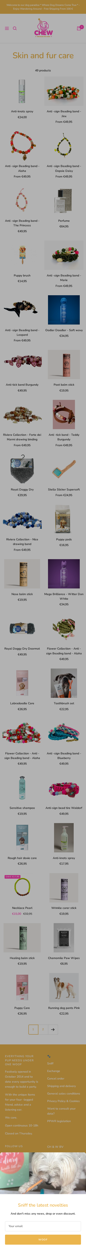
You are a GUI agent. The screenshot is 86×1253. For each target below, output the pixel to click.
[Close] (79, 1158)
